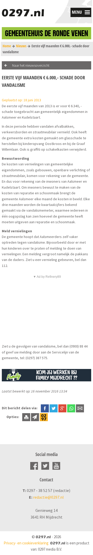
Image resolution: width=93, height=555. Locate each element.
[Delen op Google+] (62, 408)
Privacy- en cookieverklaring (26, 543)
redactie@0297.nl (48, 497)
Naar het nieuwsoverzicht (30, 65)
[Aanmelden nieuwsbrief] (35, 416)
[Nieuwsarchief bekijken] (44, 416)
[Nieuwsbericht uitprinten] (26, 416)
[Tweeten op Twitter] (54, 408)
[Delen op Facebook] (45, 408)
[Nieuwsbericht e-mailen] (80, 408)
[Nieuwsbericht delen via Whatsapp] (71, 408)
